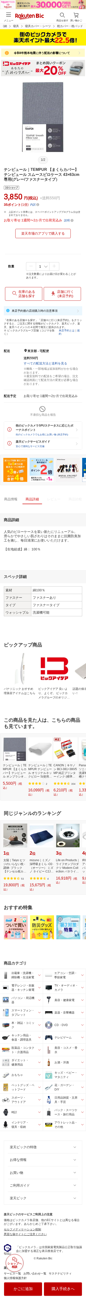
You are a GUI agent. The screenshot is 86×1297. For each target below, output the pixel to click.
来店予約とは (67, 330)
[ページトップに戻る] (79, 1281)
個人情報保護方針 (15, 1278)
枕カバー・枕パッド (70, 26)
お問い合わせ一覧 (34, 1273)
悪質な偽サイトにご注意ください (25, 1234)
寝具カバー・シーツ (38, 26)
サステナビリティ (60, 1273)
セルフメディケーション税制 (22, 1229)
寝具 (16, 26)
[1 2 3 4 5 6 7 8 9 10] (42, 266)
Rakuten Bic (29, 16)
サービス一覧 (12, 1273)
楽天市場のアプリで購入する (43, 233)
